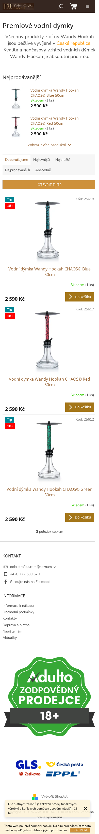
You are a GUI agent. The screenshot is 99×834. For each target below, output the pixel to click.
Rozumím (80, 830)
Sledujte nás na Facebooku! (31, 581)
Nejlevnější (41, 159)
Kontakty (10, 618)
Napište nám (12, 631)
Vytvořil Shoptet (54, 796)
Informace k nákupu (18, 605)
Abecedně (43, 170)
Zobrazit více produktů (47, 144)
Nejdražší (62, 159)
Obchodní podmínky (18, 612)
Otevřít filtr (50, 184)
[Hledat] (61, 6)
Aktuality (10, 637)
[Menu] (87, 6)
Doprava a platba (16, 625)
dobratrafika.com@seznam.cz (33, 566)
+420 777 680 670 (25, 574)
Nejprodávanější (17, 170)
